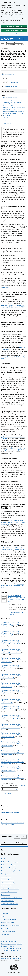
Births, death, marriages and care (11, 862)
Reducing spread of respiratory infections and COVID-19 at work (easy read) (16, 598)
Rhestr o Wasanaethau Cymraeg (11, 948)
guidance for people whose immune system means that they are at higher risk (13, 522)
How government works (8, 931)
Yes (18, 837)
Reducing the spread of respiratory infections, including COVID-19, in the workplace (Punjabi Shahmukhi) (12, 726)
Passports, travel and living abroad (11, 898)
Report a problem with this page (14, 843)
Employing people (6, 886)
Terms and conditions (7, 946)
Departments (5, 913)
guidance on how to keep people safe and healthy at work (13, 585)
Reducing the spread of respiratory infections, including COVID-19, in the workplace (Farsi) (12, 660)
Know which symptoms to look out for (12, 100)
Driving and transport (7, 880)
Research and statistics (8, 922)
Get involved (5, 934)
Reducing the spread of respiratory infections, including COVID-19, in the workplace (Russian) (12, 735)
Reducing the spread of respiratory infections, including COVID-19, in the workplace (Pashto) (12, 692)
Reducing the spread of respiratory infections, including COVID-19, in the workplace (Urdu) (12, 778)
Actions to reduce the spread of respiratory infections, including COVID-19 (14, 108)
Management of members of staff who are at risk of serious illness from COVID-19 (13, 112)
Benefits (3, 859)
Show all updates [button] (21, 785)
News (3, 916)
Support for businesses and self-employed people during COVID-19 (15, 43)
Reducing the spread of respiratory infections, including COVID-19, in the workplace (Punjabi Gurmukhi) (12, 717)
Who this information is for (10, 97)
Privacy (8, 941)
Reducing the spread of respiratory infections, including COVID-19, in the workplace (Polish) (12, 701)
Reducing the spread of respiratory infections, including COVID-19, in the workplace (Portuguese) (12, 708)
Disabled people (6, 877)
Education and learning (8, 883)
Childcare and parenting (8, 868)
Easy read (5, 117)
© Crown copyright (14, 972)
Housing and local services (9, 892)
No (25, 837)
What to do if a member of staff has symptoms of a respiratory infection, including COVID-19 (12, 104)
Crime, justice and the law (9, 874)
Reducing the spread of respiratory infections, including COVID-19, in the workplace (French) (12, 667)
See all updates (14, 82)
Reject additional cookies (14, 30)
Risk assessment (7, 115)
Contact (19, 944)
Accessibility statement (8, 944)
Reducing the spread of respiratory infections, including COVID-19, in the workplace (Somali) (12, 753)
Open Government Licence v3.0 (10, 958)
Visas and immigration (7, 901)
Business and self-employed (9, 865)
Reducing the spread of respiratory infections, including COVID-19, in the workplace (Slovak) (12, 744)
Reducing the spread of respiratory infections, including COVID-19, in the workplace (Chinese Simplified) (12, 642)
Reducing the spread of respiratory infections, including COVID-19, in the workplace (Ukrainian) (12, 769)
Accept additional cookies (14, 26)
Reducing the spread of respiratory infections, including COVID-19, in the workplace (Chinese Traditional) (12, 651)
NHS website (5, 287)
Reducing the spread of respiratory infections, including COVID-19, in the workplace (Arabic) (12, 624)
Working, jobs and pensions (9, 904)
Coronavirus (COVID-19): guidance (10, 812)
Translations (6, 120)
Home (2, 43)
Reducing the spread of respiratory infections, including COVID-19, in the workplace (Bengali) (12, 633)
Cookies (13, 941)
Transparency (5, 928)
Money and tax (5, 895)
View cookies (14, 34)
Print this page (7, 123)
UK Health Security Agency (8, 74)
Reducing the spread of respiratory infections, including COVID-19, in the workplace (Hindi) (12, 685)
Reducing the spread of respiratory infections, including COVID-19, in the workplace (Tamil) (12, 761)
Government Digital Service (9, 950)
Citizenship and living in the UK (10, 871)
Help (2, 941)
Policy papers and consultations (11, 925)
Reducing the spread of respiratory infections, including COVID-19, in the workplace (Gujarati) (12, 676)
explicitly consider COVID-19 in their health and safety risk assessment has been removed (12, 549)
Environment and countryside (10, 889)
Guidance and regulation (8, 919)
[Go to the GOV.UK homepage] (7, 38)
